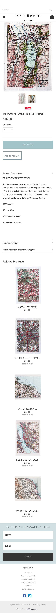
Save (29, 108)
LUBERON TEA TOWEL (27, 307)
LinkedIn (30, 595)
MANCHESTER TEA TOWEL (27, 358)
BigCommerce (32, 609)
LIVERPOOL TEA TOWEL (27, 460)
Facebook (24, 595)
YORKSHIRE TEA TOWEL (27, 511)
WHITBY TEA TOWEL (27, 409)
